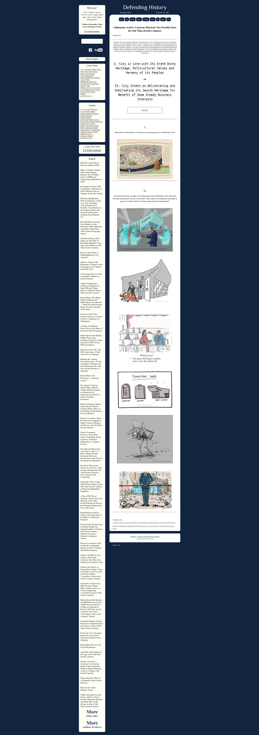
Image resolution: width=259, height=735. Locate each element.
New (127, 19)
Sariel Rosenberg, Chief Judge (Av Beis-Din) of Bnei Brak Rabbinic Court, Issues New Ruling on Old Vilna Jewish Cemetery (91, 243)
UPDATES (145, 110)
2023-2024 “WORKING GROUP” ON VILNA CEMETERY (134, 44)
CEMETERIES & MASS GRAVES (143, 51)
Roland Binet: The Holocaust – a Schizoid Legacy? (89, 378)
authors (92, 12)
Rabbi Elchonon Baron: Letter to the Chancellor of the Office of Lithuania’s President (90, 516)
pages (96, 15)
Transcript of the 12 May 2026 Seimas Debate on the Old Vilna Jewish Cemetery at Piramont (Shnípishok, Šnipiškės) (91, 486)
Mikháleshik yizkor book (88, 82)
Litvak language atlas (87, 76)
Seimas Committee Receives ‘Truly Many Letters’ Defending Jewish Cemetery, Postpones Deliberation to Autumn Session (90, 438)
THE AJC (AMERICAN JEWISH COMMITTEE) (132, 49)
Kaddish (83, 94)
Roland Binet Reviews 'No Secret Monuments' (90, 646)
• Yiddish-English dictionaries (88, 114)
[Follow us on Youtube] (97, 50)
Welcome (91, 7)
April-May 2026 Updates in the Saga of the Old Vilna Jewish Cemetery (91, 654)
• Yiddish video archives (87, 124)
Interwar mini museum (87, 74)
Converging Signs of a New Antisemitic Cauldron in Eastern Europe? (91, 276)
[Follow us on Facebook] (89, 50)
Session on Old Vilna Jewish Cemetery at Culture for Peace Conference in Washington (91, 317)
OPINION (116, 42)
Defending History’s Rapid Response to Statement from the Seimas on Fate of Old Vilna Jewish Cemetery (91, 624)
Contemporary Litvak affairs (89, 84)
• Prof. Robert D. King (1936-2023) (90, 122)
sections (98, 12)
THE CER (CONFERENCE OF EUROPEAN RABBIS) (159, 49)
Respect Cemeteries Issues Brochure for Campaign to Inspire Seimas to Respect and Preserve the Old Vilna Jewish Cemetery (91, 423)
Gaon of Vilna (85, 80)
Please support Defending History (145, 537)
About (89, 17)
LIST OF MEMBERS (155, 44)
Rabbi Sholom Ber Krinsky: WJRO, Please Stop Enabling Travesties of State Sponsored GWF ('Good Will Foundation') (91, 340)
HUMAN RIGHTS (158, 51)
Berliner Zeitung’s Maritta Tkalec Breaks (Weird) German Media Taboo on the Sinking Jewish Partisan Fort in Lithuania (91, 409)
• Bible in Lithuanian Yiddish (88, 128)
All (158, 19)
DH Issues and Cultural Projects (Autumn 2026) (89, 164)
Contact (94, 17)
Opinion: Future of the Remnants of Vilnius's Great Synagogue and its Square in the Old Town (91, 265)
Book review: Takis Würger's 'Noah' (88, 688)
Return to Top (118, 520)
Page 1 (121, 19)
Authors (139, 19)
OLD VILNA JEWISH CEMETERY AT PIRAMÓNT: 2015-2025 (135, 42)
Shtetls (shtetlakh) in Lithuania (90, 78)
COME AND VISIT (92, 147)
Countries (146, 19)
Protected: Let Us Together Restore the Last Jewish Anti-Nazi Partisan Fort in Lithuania (91, 636)
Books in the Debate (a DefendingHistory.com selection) (89, 254)
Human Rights (92, 59)
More (92, 713)
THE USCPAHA (137, 46)
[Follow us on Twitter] (84, 53)
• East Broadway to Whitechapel (89, 130)
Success (153, 19)
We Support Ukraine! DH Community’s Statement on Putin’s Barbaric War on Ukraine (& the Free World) (91, 190)
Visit (169, 19)
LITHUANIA (92, 150)
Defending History (145, 7)
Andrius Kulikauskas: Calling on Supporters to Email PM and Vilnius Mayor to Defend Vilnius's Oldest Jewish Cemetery (90, 288)
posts (90, 15)
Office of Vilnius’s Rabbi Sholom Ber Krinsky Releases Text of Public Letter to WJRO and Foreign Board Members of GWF (91, 176)
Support (163, 19)
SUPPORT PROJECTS (86, 138)
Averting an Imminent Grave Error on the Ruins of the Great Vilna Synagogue (91, 328)
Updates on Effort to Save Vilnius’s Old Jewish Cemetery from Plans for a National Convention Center (91, 558)
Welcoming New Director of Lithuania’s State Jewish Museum (90, 680)
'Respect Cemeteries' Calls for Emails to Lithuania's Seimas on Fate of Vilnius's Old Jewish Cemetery (91, 546)
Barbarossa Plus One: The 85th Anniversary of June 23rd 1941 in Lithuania (90, 352)
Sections (133, 19)
